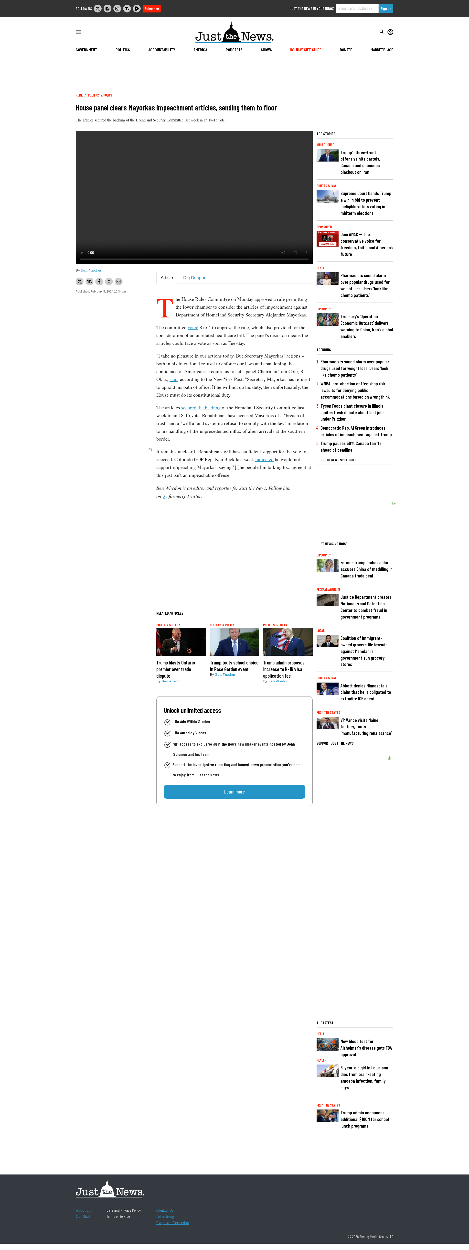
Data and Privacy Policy (124, 1210)
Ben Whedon (91, 270)
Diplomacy (324, 309)
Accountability (161, 49)
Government (86, 49)
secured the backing (201, 407)
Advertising (165, 1216)
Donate (346, 49)
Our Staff (83, 1216)
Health (321, 268)
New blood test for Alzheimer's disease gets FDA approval (366, 1047)
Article (167, 277)
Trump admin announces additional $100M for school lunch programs (365, 1119)
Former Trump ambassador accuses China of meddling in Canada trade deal (367, 569)
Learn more (234, 791)
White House (325, 145)
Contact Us (165, 1210)
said (174, 379)
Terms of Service (118, 1216)
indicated (264, 459)
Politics (123, 49)
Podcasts (234, 49)
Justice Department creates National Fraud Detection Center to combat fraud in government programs (366, 607)
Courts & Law (326, 186)
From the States (328, 712)
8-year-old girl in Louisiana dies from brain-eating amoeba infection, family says (364, 1077)
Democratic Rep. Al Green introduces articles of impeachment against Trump (356, 431)
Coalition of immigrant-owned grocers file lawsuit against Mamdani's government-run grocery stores (364, 651)
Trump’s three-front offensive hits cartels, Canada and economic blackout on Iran (360, 162)
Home (79, 95)
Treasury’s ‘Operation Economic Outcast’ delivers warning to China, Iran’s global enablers (367, 326)
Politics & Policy (100, 95)
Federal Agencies (329, 589)
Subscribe (152, 8)
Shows (266, 49)
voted (193, 327)
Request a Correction (172, 1222)
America (200, 49)
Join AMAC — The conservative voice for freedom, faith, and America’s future (367, 244)
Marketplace (382, 49)
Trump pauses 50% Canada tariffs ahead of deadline (351, 446)
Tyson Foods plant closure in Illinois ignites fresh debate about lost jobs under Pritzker (352, 412)
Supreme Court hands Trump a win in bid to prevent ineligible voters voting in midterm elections (366, 203)
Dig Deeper (194, 277)
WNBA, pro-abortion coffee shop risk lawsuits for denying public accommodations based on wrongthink (355, 390)
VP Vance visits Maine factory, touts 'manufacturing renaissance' (366, 726)
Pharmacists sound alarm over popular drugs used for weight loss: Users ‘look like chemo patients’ (365, 285)
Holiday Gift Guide (305, 49)
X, (165, 496)
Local (321, 631)
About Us (83, 1210)
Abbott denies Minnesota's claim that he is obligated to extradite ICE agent (366, 692)
